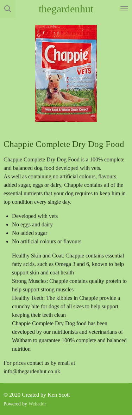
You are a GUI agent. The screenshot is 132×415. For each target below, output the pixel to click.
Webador (37, 404)
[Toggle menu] (124, 9)
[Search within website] (7, 9)
